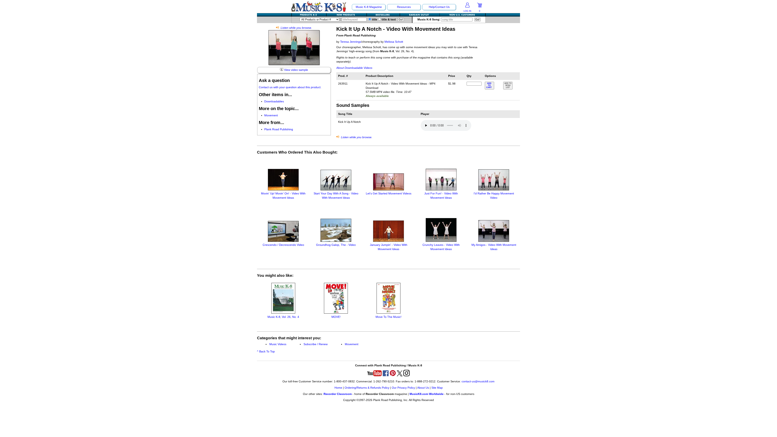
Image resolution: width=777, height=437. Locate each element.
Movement (271, 115)
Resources (404, 6)
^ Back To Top (266, 351)
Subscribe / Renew (316, 344)
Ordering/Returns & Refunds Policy (367, 387)
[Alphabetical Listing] (309, 15)
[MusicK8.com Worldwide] (462, 15)
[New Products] (347, 15)
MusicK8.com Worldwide (427, 394)
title (374, 19)
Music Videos (277, 344)
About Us (423, 387)
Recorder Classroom (338, 394)
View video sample (295, 69)
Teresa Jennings (350, 41)
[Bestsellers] (383, 15)
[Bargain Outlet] (420, 15)
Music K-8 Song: (429, 19)
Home (338, 387)
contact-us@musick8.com (478, 381)
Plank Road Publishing (278, 129)
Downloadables (274, 101)
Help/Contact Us (439, 6)
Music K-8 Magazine (369, 6)
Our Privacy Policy (403, 387)
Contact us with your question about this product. (290, 87)
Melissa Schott (393, 41)
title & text (388, 19)
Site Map (437, 387)
